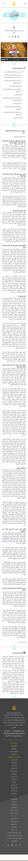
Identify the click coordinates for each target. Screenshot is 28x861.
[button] (25, 3)
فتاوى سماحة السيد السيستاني (14, 835)
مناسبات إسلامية (14, 810)
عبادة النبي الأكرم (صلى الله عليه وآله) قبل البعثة (11, 113)
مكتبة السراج (14, 818)
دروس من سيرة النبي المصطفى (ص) (14, 31)
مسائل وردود (14, 779)
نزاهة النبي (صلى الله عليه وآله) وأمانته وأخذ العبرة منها (11, 99)
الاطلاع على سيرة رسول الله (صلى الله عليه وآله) (11, 90)
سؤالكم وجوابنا (14, 799)
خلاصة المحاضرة (18, 118)
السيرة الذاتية (14, 760)
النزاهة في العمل (16, 103)
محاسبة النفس (14, 804)
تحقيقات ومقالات (14, 813)
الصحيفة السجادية (14, 751)
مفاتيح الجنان (14, 754)
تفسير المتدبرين (14, 776)
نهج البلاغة (14, 748)
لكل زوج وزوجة (14, 788)
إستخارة (14, 802)
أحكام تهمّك (14, 841)
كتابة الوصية (14, 807)
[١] (21, 541)
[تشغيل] (25, 59)
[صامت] (7, 59)
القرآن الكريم (14, 746)
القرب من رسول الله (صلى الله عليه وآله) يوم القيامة (12, 82)
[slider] (4, 59)
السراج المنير (14, 785)
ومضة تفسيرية (14, 771)
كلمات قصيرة (14, 768)
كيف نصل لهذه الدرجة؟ (14, 86)
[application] (14, 59)
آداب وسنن (14, 816)
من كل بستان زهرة (14, 821)
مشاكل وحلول (14, 824)
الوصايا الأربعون (14, 790)
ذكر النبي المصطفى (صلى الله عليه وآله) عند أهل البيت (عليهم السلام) (12, 76)
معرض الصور (14, 762)
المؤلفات (14, 782)
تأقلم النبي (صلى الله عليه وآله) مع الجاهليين (12, 108)
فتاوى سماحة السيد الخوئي (14, 832)
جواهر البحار (14, 774)
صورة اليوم (14, 793)
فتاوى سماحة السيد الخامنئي (14, 838)
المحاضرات (14, 765)
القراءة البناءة (17, 95)
